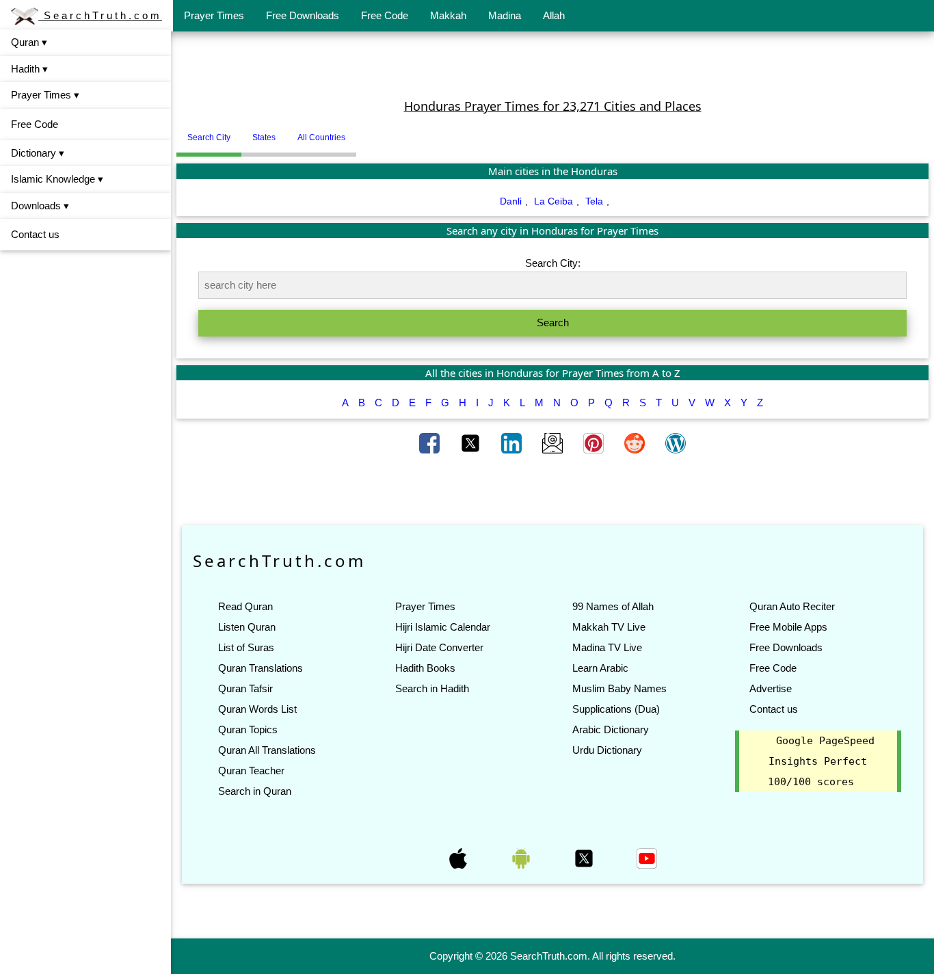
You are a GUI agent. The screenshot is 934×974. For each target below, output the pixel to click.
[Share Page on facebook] (430, 442)
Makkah (448, 15)
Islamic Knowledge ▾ (57, 179)
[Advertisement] (552, 64)
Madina (504, 15)
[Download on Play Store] (522, 857)
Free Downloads (302, 15)
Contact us (35, 234)
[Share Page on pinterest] (594, 442)
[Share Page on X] (471, 442)
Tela (594, 201)
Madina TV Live (607, 647)
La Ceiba (553, 201)
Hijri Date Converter (439, 647)
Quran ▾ (29, 42)
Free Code (384, 15)
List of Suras (246, 647)
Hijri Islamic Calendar (442, 627)
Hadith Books (425, 668)
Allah (554, 15)
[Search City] (359, 132)
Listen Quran (247, 627)
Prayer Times (214, 15)
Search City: (553, 263)
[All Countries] (373, 132)
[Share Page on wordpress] (675, 442)
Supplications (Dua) (616, 709)
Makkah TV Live (608, 627)
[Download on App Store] (459, 857)
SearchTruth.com (100, 15)
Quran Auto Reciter (792, 606)
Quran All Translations (267, 750)
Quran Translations (260, 668)
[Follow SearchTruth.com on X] (585, 857)
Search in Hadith (432, 688)
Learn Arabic (600, 668)
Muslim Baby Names (619, 688)
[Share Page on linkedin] (512, 442)
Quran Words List (257, 709)
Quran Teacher (251, 770)
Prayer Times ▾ (45, 95)
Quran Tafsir (245, 688)
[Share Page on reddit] (635, 442)
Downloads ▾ (40, 205)
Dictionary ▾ (37, 153)
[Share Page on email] (553, 442)
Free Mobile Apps (788, 627)
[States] (366, 132)
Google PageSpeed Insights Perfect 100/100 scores (821, 761)
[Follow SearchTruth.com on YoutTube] (647, 857)
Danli (511, 201)
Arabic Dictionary (610, 729)
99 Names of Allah (613, 606)
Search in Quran (254, 791)
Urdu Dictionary (607, 750)
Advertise (770, 688)
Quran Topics (248, 729)
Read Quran (245, 606)
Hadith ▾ (29, 69)
